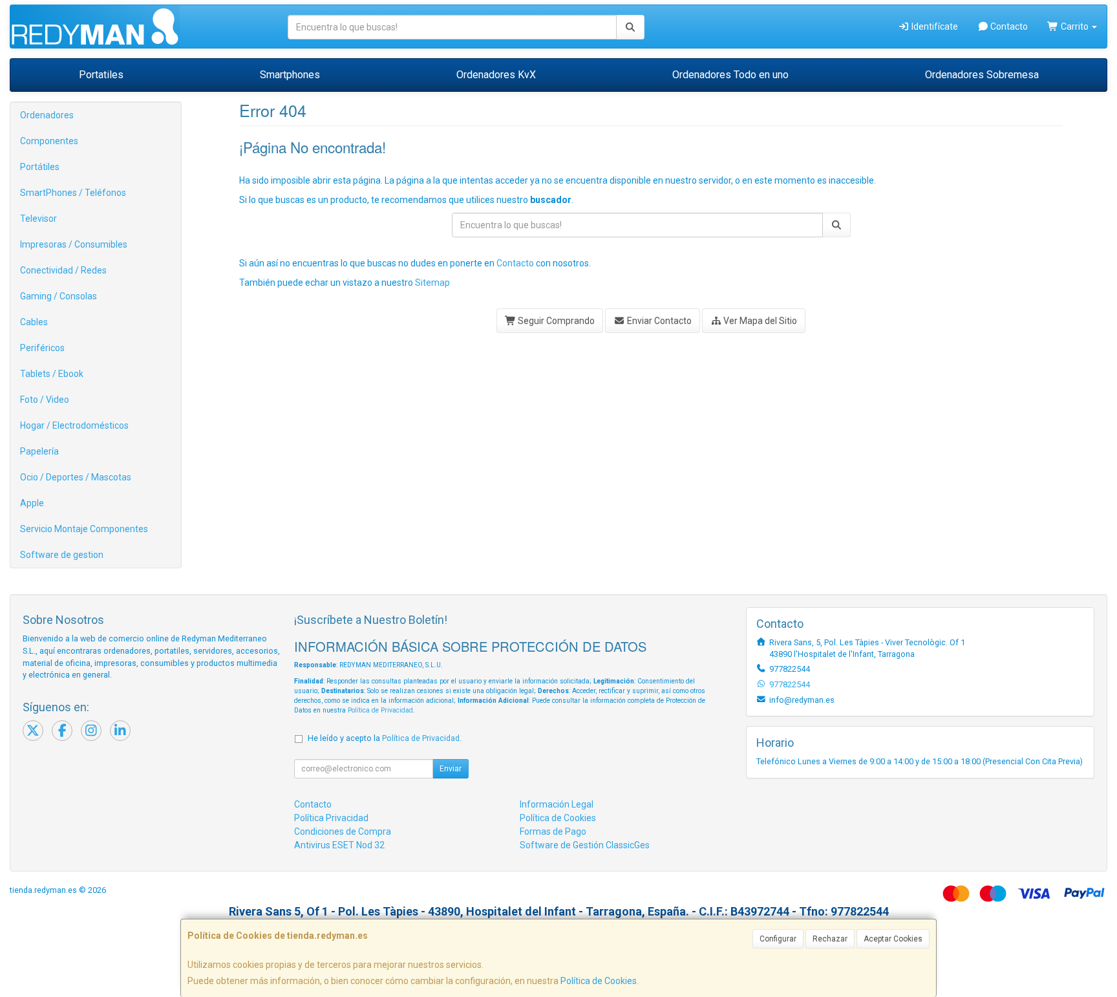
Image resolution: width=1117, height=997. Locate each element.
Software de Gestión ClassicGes (585, 845)
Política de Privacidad (380, 710)
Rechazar (830, 938)
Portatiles (101, 75)
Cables (34, 322)
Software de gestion (61, 555)
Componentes (49, 141)
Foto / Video (44, 399)
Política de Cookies (598, 981)
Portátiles (39, 167)
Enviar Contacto (658, 321)
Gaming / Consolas (58, 296)
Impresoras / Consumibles (73, 244)
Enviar (451, 768)
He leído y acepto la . (385, 738)
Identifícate (934, 26)
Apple (32, 503)
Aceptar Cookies (893, 938)
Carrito (1074, 26)
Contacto (1008, 26)
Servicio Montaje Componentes (84, 529)
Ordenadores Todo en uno (730, 75)
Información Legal (556, 804)
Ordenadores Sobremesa (982, 75)
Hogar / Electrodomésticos (74, 425)
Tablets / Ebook (51, 374)
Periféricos (42, 348)
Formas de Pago (553, 831)
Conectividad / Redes (63, 270)
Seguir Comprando (555, 321)
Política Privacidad (331, 818)
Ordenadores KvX (496, 75)
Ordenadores (47, 115)
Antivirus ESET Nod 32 (339, 845)
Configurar (778, 938)
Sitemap (432, 282)
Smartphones (290, 75)
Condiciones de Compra (342, 831)
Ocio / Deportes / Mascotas (75, 477)
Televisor (38, 218)
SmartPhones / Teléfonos (73, 193)
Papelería (39, 451)
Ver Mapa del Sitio (759, 321)
